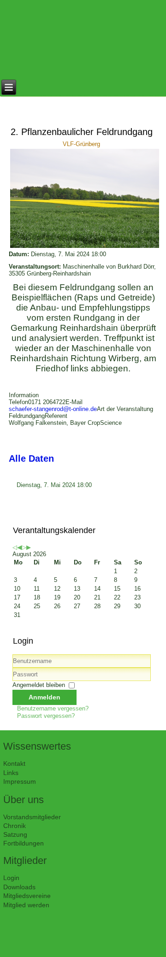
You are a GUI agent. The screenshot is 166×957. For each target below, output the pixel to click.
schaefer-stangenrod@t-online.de (53, 408)
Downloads (19, 887)
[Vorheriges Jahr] (14, 547)
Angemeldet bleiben (38, 684)
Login (11, 877)
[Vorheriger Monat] (19, 547)
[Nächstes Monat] (28, 547)
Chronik (14, 825)
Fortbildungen (23, 843)
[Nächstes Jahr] (24, 547)
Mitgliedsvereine (27, 895)
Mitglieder (25, 860)
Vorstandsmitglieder (32, 817)
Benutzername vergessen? (53, 708)
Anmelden (44, 697)
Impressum (19, 781)
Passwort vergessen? (46, 715)
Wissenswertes (37, 746)
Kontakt (14, 763)
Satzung (15, 834)
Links (10, 772)
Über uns (23, 799)
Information (24, 395)
